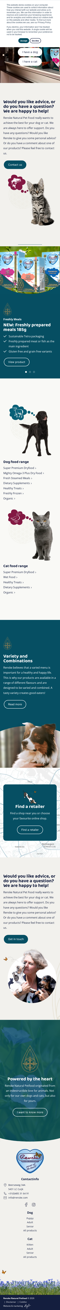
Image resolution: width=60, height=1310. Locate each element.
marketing (18, 1306)
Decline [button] (35, 40)
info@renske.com (18, 1197)
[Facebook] (26, 1204)
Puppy (30, 1218)
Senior (30, 1226)
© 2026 (18, 1298)
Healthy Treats (12, 488)
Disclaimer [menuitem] (11, 1302)
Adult (30, 1222)
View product (16, 362)
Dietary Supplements (16, 483)
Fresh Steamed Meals (16, 478)
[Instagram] (33, 1204)
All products (30, 1230)
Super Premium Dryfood (18, 468)
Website (7, 1306)
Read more (15, 704)
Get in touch (16, 939)
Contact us (15, 164)
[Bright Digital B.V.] (27, 1306)
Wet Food (9, 577)
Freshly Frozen (12, 493)
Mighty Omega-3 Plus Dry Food (22, 473)
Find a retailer (30, 829)
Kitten (30, 1244)
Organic (8, 498)
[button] (26, 372)
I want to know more (30, 1112)
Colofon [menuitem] (23, 1302)
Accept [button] (23, 40)
